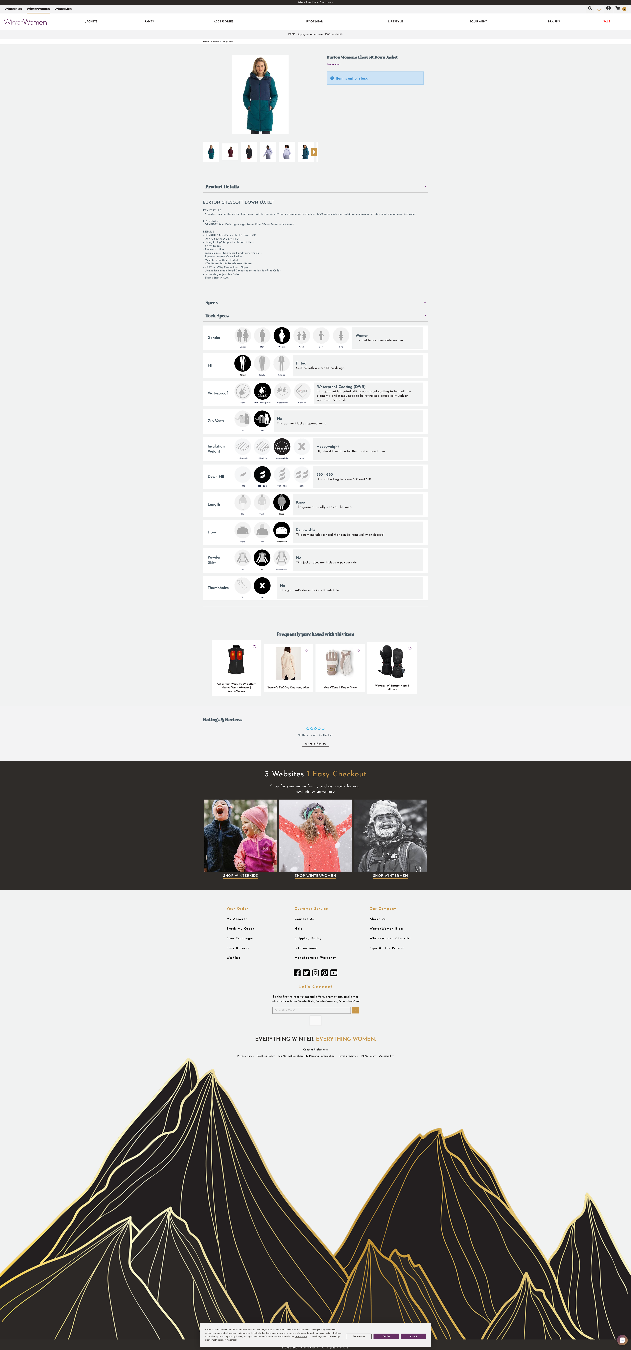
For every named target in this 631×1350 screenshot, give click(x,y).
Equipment (478, 21)
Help (299, 928)
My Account (237, 919)
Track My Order (241, 928)
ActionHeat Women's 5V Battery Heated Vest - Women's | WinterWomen (236, 687)
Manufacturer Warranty (315, 957)
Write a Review (315, 744)
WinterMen (63, 9)
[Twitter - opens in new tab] (306, 974)
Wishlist (233, 957)
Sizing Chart (334, 64)
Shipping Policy (308, 938)
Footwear (314, 21)
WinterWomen (38, 9)
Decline (386, 1336)
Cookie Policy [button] (301, 1336)
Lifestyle (395, 21)
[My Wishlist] (599, 9)
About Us (378, 919)
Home (206, 42)
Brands (554, 21)
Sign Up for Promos (387, 948)
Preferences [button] (231, 1340)
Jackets (91, 21)
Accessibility (386, 1056)
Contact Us (304, 919)
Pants (149, 21)
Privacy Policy (245, 1056)
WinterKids (13, 9)
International (306, 948)
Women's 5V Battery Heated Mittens (392, 688)
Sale (606, 21)
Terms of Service (348, 1056)
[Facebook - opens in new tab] (297, 974)
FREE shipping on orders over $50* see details (315, 34)
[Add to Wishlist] (254, 645)
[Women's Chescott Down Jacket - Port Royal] (230, 150)
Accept (413, 1336)
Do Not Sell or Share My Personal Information (306, 1056)
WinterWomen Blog (386, 928)
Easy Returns (238, 948)
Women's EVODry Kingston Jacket (288, 687)
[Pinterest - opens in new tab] (324, 974)
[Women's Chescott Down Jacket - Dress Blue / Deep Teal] (211, 150)
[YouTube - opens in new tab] (333, 974)
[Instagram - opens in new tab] (315, 974)
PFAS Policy (368, 1056)
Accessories (224, 21)
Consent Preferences (315, 1049)
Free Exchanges (240, 938)
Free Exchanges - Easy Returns (315, 2)
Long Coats (227, 42)
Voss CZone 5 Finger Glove (340, 687)
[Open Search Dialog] (590, 9)
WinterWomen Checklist (390, 938)
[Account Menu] (608, 9)
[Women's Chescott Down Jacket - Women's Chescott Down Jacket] (268, 150)
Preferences (359, 1336)
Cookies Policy (266, 1056)
